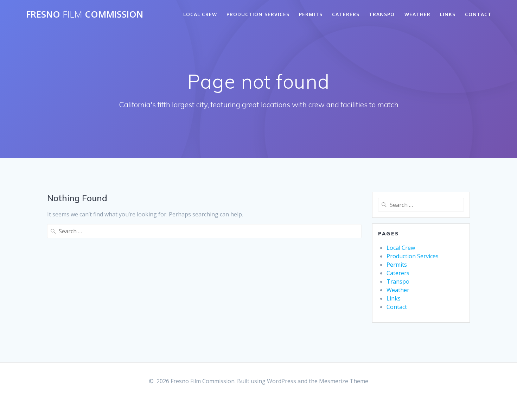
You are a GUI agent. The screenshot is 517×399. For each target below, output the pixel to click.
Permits (311, 14)
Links (447, 14)
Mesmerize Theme (343, 381)
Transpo (382, 14)
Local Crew (200, 14)
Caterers (345, 14)
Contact (478, 14)
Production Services (257, 14)
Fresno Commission (84, 14)
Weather (417, 14)
